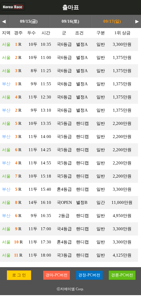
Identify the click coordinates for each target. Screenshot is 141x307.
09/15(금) (28, 21)
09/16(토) (70, 21)
